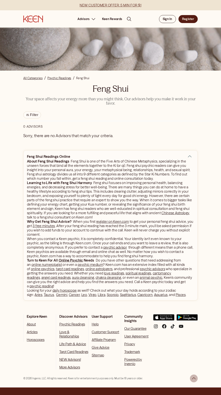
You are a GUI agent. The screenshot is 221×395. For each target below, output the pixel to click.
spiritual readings (138, 273)
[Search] (129, 19)
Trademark (132, 352)
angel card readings (56, 277)
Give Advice (100, 347)
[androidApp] (187, 319)
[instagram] (155, 327)
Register (188, 19)
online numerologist (47, 264)
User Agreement (136, 336)
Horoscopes (35, 340)
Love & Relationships (69, 334)
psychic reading (41, 286)
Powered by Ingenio (133, 361)
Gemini (61, 295)
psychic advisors (152, 269)
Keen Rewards (112, 19)
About (31, 324)
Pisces (181, 295)
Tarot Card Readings (73, 352)
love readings (114, 273)
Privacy (129, 344)
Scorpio (113, 295)
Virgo (92, 295)
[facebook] (164, 327)
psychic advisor (115, 247)
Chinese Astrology (175, 213)
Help (95, 324)
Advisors (83, 19)
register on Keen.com (112, 221)
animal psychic (151, 277)
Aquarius (161, 295)
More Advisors (69, 367)
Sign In (167, 19)
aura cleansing (83, 277)
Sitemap (98, 355)
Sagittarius (128, 295)
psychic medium (90, 264)
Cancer (74, 295)
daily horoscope (64, 290)
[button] (189, 156)
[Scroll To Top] (194, 378)
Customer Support (105, 332)
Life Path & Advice (72, 344)
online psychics (42, 269)
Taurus (49, 295)
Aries (38, 295)
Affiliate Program (104, 340)
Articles (32, 332)
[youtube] (181, 327)
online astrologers (98, 269)
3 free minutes (44, 226)
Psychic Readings (72, 324)
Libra (101, 295)
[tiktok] (172, 327)
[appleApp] (163, 319)
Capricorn (145, 295)
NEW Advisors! (70, 359)
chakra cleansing (108, 277)
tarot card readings (70, 269)
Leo (84, 295)
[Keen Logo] (33, 18)
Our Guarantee (135, 328)
